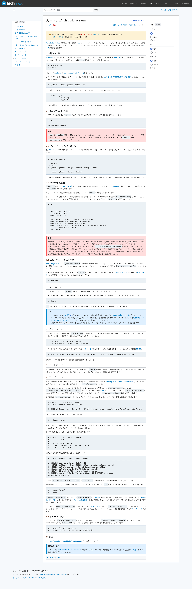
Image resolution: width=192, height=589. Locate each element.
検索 (96, 10)
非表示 (22, 22)
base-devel (68, 73)
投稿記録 (96, 34)
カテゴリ (50, 558)
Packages (133, 3)
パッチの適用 (68, 186)
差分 (54, 37)
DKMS (138, 349)
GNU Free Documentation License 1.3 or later (53, 574)
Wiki (151, 3)
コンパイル (53, 150)
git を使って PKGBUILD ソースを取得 (117, 77)
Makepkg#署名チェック (120, 315)
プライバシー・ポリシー (20, 578)
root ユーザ (118, 57)
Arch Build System (53, 43)
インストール (79, 73)
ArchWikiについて (34, 578)
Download (185, 3)
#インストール (137, 509)
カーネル (50, 30)
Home (124, 3)
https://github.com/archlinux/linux (119, 382)
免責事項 (43, 578)
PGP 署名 (66, 315)
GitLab (158, 3)
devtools (57, 73)
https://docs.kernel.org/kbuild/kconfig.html (65, 541)
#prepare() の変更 (52, 264)
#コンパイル (95, 506)
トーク (89, 34)
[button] (14, 10)
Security (168, 3)
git (103, 390)
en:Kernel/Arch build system (68, 550)
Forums (143, 3)
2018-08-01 (115, 186)
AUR (176, 3)
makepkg (49, 57)
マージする (97, 497)
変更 (134, 550)
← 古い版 (60, 37)
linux (79, 43)
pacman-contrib (121, 272)
